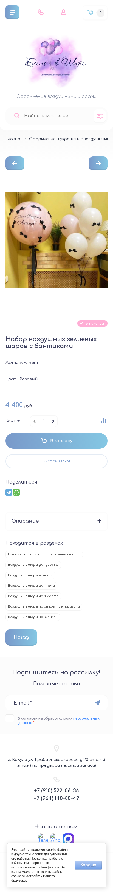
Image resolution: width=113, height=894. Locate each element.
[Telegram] (8, 492)
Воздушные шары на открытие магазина (44, 606)
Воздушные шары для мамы (31, 585)
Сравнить (103, 420)
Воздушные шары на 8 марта (33, 596)
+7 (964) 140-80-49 (56, 798)
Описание (25, 521)
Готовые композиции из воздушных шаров (44, 554)
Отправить (97, 703)
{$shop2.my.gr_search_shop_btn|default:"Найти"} (17, 115)
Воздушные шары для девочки (33, 565)
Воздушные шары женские (30, 575)
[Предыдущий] (14, 163)
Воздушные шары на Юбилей (33, 617)
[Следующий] (98, 163)
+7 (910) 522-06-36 (56, 790)
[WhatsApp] (16, 492)
